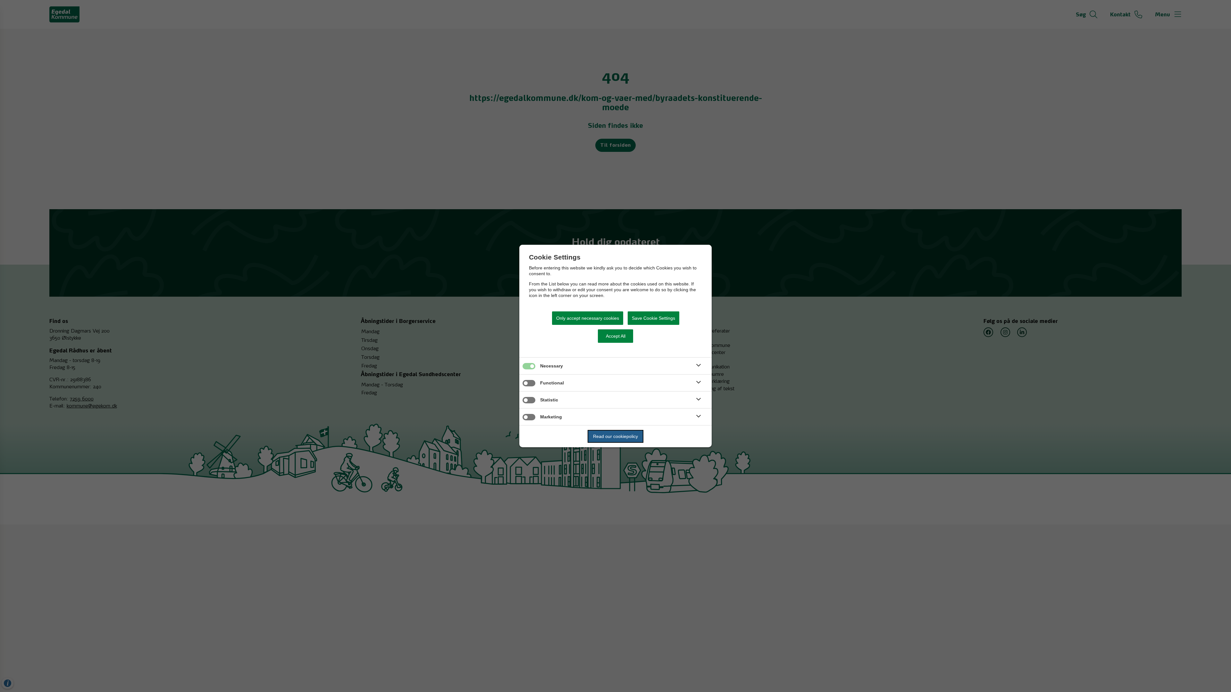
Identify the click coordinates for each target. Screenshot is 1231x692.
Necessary (551, 365)
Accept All (615, 336)
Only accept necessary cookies (587, 318)
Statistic (549, 399)
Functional (552, 382)
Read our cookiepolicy (615, 436)
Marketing (551, 416)
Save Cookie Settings (653, 318)
